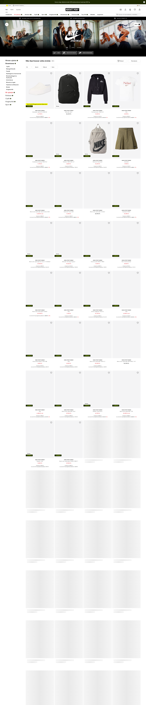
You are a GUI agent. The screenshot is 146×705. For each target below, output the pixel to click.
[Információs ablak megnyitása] (144, 2)
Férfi (11, 9)
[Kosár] (140, 10)
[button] (122, 61)
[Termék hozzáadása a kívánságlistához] (51, 73)
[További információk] (39, 118)
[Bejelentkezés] (125, 10)
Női (7, 9)
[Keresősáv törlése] (139, 14)
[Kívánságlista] (135, 10)
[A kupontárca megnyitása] (121, 10)
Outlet (9, 5)
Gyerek (18, 9)
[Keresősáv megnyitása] (117, 14)
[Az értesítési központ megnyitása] (130, 9)
